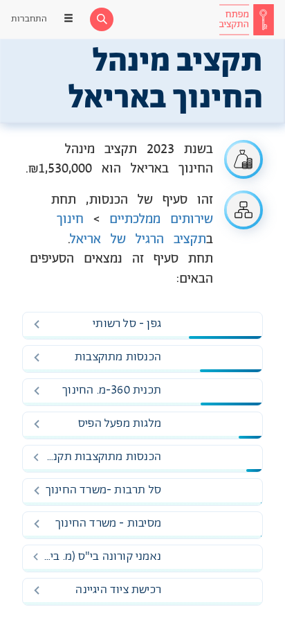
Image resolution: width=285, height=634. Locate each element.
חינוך (70, 220)
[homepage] (246, 19)
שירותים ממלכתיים (161, 220)
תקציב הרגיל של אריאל (138, 240)
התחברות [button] (29, 19)
